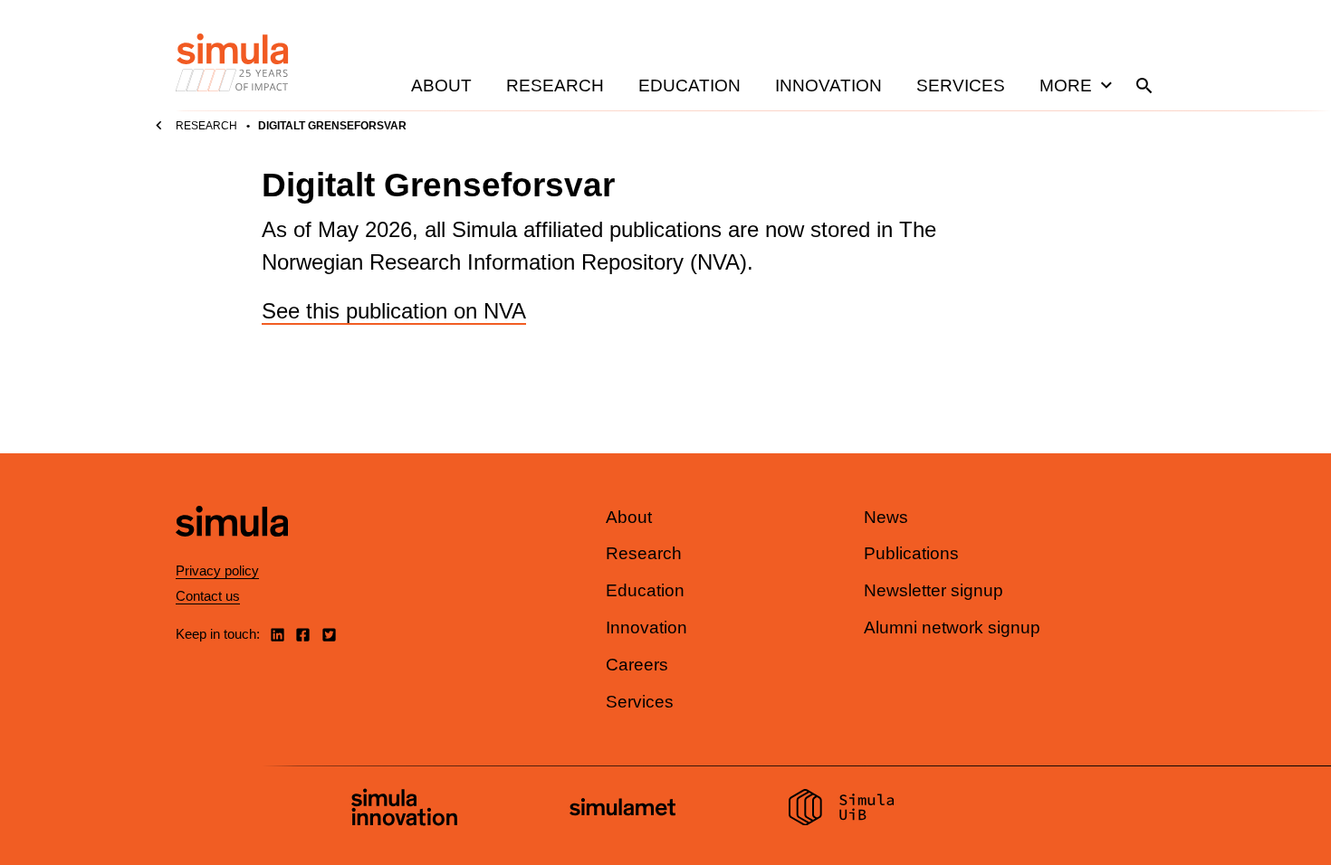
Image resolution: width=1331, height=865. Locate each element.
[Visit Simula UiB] (842, 810)
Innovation (828, 85)
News (886, 517)
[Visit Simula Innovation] (404, 810)
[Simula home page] (232, 551)
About (441, 85)
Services (960, 85)
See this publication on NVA (394, 311)
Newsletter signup (933, 590)
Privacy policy (217, 570)
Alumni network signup (952, 627)
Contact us (208, 596)
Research (555, 85)
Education (689, 85)
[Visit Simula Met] (622, 809)
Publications (911, 553)
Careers (637, 664)
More (1065, 85)
